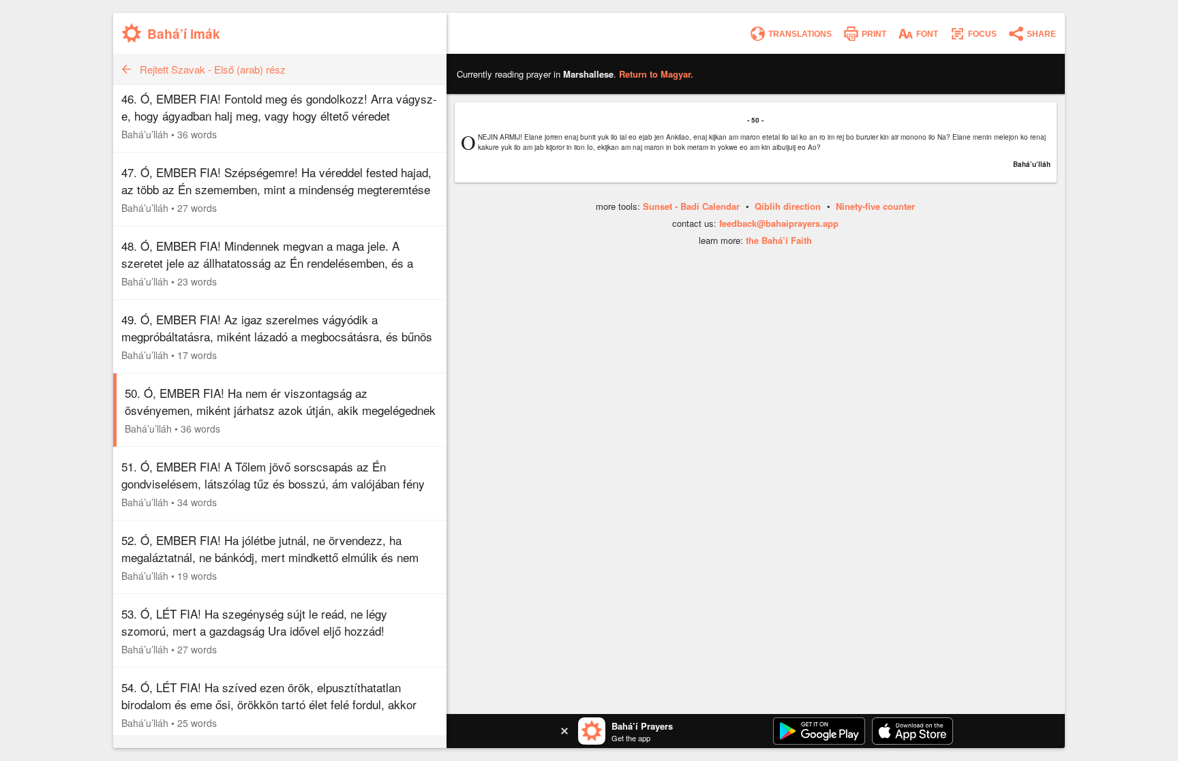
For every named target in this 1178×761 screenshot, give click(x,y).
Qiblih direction (788, 206)
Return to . (656, 73)
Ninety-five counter (875, 206)
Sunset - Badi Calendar (691, 206)
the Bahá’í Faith (779, 240)
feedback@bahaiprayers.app (779, 223)
